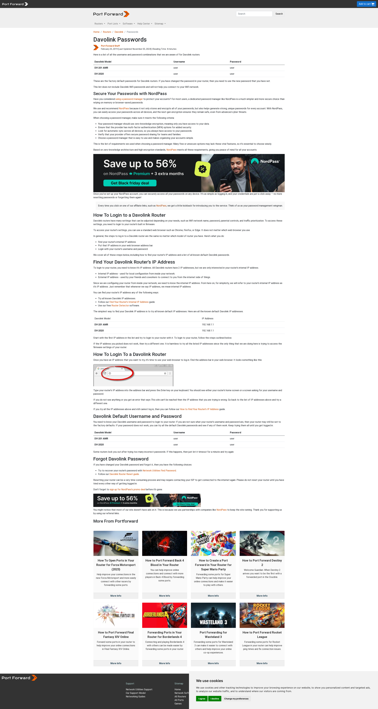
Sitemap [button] (159, 23)
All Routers (180, 696)
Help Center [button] (143, 23)
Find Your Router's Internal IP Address (129, 302)
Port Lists (52, 4)
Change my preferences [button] (236, 698)
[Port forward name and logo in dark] (111, 13)
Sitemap (91, 4)
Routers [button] (98, 23)
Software (65, 4)
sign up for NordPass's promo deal (127, 489)
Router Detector (120, 305)
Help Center (78, 4)
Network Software (184, 693)
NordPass (124, 108)
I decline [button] (215, 698)
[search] (99, 4)
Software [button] (128, 23)
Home (96, 32)
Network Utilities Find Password (159, 470)
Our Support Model (136, 693)
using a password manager (129, 99)
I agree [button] (201, 698)
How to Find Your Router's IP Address (199, 409)
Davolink (119, 32)
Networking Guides (135, 696)
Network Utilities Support (139, 689)
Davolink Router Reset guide (124, 474)
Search (279, 13)
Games (178, 703)
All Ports (179, 700)
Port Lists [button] (113, 23)
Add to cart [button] (365, 4)
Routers (40, 4)
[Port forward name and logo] (15, 3)
